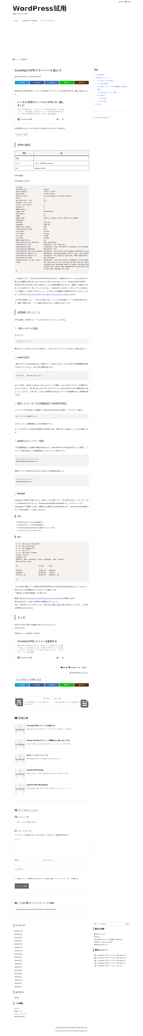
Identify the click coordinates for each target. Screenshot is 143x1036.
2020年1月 (18, 987)
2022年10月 (18, 954)
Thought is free (83, 1031)
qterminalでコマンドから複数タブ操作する (108, 939)
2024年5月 (18, 934)
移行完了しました (100, 934)
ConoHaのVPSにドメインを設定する (41, 725)
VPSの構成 (99, 75)
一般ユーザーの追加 (105, 80)
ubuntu (84, 667)
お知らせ (97, 937)
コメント (18, 839)
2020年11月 (18, 980)
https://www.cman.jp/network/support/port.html (40, 598)
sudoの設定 (102, 83)
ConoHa (73, 667)
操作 (102, 101)
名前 (17, 860)
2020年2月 (18, 983)
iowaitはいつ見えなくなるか (103, 942)
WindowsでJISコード (101, 944)
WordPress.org (19, 1016)
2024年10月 (18, 931)
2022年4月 (18, 957)
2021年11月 (18, 967)
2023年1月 (18, 947)
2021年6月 (18, 973)
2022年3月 (18, 960)
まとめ (98, 104)
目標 (102, 98)
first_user (84, 673)
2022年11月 (18, 951)
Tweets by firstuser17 (101, 117)
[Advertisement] (71, 39)
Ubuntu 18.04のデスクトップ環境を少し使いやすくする (48, 740)
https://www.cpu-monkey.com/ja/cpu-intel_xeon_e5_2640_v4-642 (48, 294)
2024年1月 (18, 941)
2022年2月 (18, 964)
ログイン (17, 1008)
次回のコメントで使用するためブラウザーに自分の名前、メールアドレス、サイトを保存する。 (48, 878)
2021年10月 (18, 970)
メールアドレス (47, 860)
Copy (86, 187)
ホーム (16, 59)
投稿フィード (18, 1011)
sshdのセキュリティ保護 (107, 92)
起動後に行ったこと (102, 78)
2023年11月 (18, 944)
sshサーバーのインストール (37, 755)
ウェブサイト (19, 869)
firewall (101, 95)
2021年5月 (18, 977)
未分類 (25, 59)
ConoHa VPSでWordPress (37, 785)
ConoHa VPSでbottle (35, 770)
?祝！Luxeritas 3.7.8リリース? (104, 955)
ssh (79, 667)
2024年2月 (18, 937)
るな (118, 965)
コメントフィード (20, 1014)
